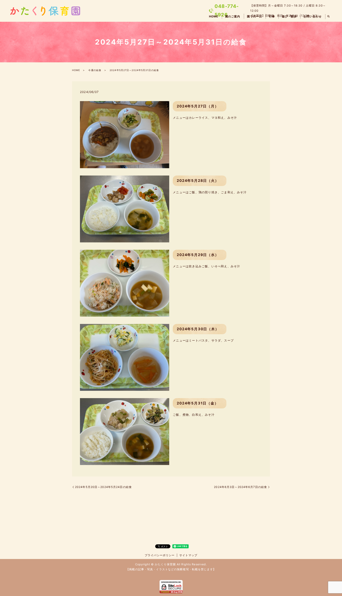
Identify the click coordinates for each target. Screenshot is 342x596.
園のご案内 (232, 16)
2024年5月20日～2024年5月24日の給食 (103, 487)
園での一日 (254, 16)
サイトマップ (188, 555)
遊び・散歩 (289, 16)
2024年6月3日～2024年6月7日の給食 (240, 487)
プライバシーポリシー (160, 555)
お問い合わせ (313, 16)
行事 (272, 16)
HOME (213, 16)
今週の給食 (94, 70)
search (328, 17)
